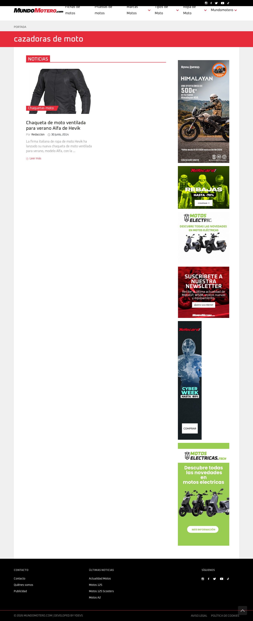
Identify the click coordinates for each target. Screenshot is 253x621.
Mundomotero (222, 10)
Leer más (35, 158)
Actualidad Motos (100, 578)
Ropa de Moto (189, 10)
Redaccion (35, 134)
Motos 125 (95, 585)
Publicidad (20, 591)
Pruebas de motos (103, 10)
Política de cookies (225, 615)
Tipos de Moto (161, 10)
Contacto (19, 578)
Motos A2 (95, 597)
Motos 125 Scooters (101, 591)
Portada (20, 27)
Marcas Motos (132, 10)
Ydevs (78, 615)
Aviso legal (199, 615)
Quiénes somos (23, 585)
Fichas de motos (72, 10)
